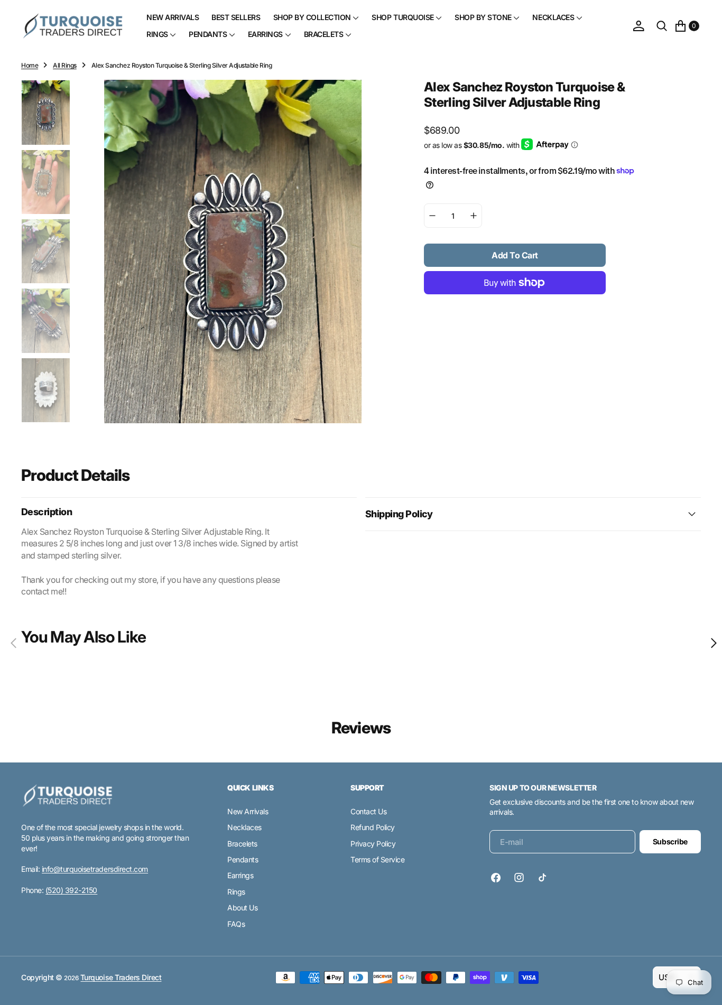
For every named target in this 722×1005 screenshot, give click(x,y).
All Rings (65, 65)
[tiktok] (542, 877)
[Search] (661, 26)
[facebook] (498, 877)
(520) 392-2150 (71, 890)
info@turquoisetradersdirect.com (95, 868)
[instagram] (519, 877)
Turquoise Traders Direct (120, 977)
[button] (638, 26)
